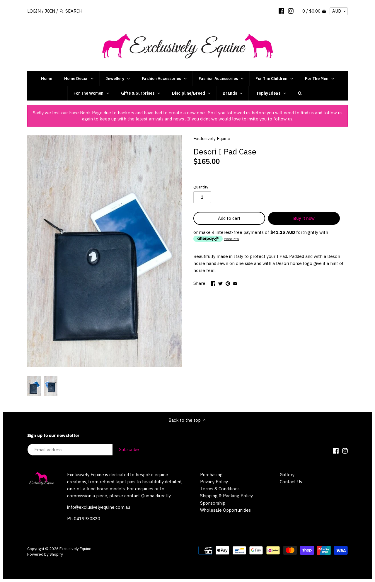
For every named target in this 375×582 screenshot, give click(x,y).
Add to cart (229, 218)
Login (34, 11)
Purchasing (211, 474)
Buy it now (304, 218)
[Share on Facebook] (213, 282)
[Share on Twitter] (220, 282)
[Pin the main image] (228, 282)
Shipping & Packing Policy (226, 495)
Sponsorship (212, 503)
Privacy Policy (214, 481)
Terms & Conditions (220, 488)
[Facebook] (281, 10)
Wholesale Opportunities (225, 510)
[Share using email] (235, 282)
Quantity (200, 187)
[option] (34, 386)
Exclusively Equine (211, 138)
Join (50, 11)
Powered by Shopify (45, 554)
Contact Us (291, 481)
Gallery (287, 474)
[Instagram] (291, 10)
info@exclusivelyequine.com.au (98, 507)
